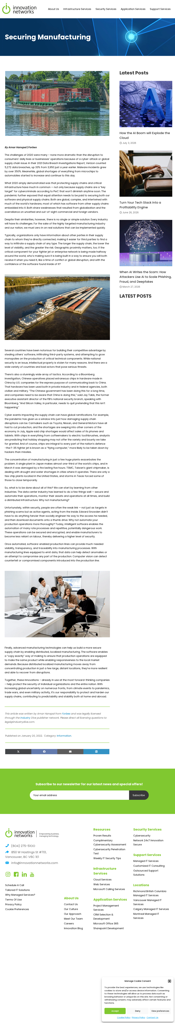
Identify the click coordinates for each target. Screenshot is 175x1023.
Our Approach (72, 914)
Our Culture (71, 909)
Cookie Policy (123, 1017)
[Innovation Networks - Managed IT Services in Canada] (19, 8)
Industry (25, 717)
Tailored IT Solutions (17, 890)
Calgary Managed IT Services (151, 909)
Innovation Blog (73, 928)
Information (64, 735)
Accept (115, 1011)
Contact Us (152, 1017)
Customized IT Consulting (149, 866)
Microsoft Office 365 (105, 923)
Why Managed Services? (20, 894)
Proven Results (102, 835)
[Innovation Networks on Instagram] (9, 875)
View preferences (160, 1011)
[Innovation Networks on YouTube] (33, 875)
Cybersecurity (141, 835)
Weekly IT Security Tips (107, 858)
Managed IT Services (146, 861)
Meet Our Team (73, 918)
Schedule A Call (14, 885)
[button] (169, 981)
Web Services (101, 884)
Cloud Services (102, 879)
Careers (69, 923)
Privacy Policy (138, 1017)
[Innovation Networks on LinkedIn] (26, 875)
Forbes (66, 713)
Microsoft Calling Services (109, 889)
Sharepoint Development (108, 928)
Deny (137, 1011)
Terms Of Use (13, 899)
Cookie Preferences (17, 909)
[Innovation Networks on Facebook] (17, 875)
